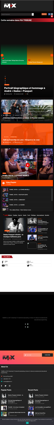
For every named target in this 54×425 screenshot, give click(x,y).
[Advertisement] (27, 32)
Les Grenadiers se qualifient (43, 407)
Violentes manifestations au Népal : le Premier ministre (23, 118)
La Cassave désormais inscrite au (16, 413)
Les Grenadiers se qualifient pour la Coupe (43, 230)
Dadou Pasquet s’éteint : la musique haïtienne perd (13, 236)
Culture (7, 84)
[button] (44, 14)
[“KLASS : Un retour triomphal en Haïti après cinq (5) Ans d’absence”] (4, 408)
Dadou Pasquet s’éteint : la (15, 395)
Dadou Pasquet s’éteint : (42, 395)
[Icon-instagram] (52, 14)
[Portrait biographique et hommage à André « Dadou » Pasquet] (32, 221)
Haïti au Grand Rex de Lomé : (43, 237)
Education (6, 136)
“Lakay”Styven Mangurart (35, 62)
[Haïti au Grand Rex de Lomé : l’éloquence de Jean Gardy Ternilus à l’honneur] (32, 238)
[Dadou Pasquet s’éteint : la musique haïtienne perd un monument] (14, 225)
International (7, 113)
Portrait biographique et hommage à (15, 401)
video (4, 173)
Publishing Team (8, 93)
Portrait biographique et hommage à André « (43, 221)
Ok (27, 422)
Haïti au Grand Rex (40, 413)
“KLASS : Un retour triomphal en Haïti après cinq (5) (25, 89)
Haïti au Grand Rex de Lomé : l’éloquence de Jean (21, 140)
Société (39, 243)
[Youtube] (52, 16)
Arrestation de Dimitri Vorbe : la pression (42, 246)
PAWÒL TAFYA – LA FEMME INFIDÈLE (15, 175)
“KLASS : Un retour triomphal (16, 407)
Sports (39, 227)
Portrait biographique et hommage (42, 401)
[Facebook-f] (49, 14)
